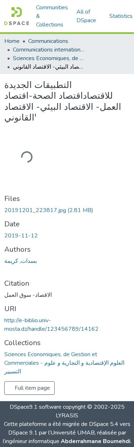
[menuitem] (88, 16)
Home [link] (12, 41)
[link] (67, 210)
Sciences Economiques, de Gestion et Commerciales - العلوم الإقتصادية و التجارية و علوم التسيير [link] (48, 58)
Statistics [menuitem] (121, 16)
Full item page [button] (31, 388)
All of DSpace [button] (86, 16)
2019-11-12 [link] (21, 236)
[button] (16, 16)
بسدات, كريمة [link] (20, 261)
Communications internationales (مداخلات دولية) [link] (48, 50)
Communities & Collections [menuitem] (52, 16)
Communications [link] (48, 41)
